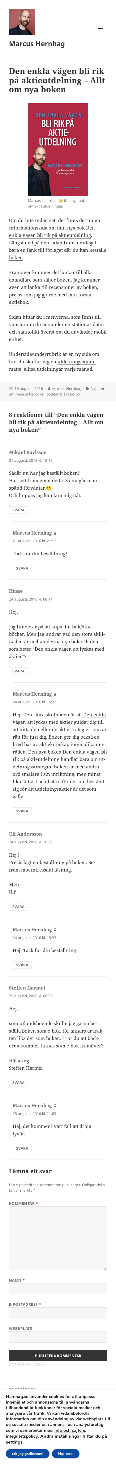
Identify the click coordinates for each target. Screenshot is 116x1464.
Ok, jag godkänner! (27, 1453)
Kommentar (23, 1203)
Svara (18, 510)
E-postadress (25, 1304)
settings (14, 1442)
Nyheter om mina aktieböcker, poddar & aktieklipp (57, 391)
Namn (17, 1280)
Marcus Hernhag (37, 43)
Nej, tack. (65, 1453)
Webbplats (20, 1328)
